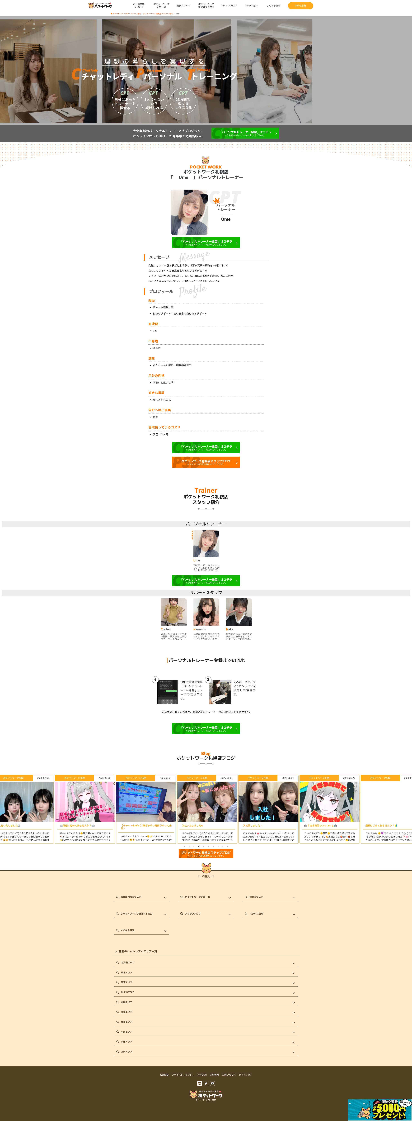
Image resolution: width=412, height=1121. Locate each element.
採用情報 (214, 1074)
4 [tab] (198, 846)
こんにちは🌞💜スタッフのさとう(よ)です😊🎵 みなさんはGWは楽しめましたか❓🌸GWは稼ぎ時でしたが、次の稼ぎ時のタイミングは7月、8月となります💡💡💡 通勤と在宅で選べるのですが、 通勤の (328, 840)
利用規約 (202, 1074)
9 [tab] (223, 846)
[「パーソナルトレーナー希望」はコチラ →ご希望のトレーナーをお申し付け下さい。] (245, 138)
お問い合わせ (229, 1074)
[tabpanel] (206, 809)
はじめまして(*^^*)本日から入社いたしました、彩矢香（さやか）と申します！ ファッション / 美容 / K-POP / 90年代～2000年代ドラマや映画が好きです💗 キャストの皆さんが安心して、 (144, 838)
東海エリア (126, 1012)
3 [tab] (194, 846)
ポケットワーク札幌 (12, 778)
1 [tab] (184, 846)
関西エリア (126, 1021)
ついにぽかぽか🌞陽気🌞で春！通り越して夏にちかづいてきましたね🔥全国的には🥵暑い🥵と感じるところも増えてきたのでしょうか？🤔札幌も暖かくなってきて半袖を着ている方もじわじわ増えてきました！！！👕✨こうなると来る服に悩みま (267, 840)
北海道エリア (128, 962)
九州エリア (126, 1051)
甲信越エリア (128, 992)
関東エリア (126, 982)
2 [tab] (189, 846)
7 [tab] (213, 846)
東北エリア (126, 972)
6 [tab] (208, 846)
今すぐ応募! (301, 5)
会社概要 (164, 1074)
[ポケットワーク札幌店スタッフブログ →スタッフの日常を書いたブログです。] (206, 467)
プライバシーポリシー (183, 1074)
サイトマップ (245, 1074)
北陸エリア (126, 1002)
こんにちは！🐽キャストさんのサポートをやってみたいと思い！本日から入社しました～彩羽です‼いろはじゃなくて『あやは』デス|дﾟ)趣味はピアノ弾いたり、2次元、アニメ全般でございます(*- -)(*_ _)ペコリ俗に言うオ (206, 840)
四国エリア (126, 1041)
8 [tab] (218, 846)
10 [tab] (227, 846)
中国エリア (126, 1031)
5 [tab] (203, 846)
